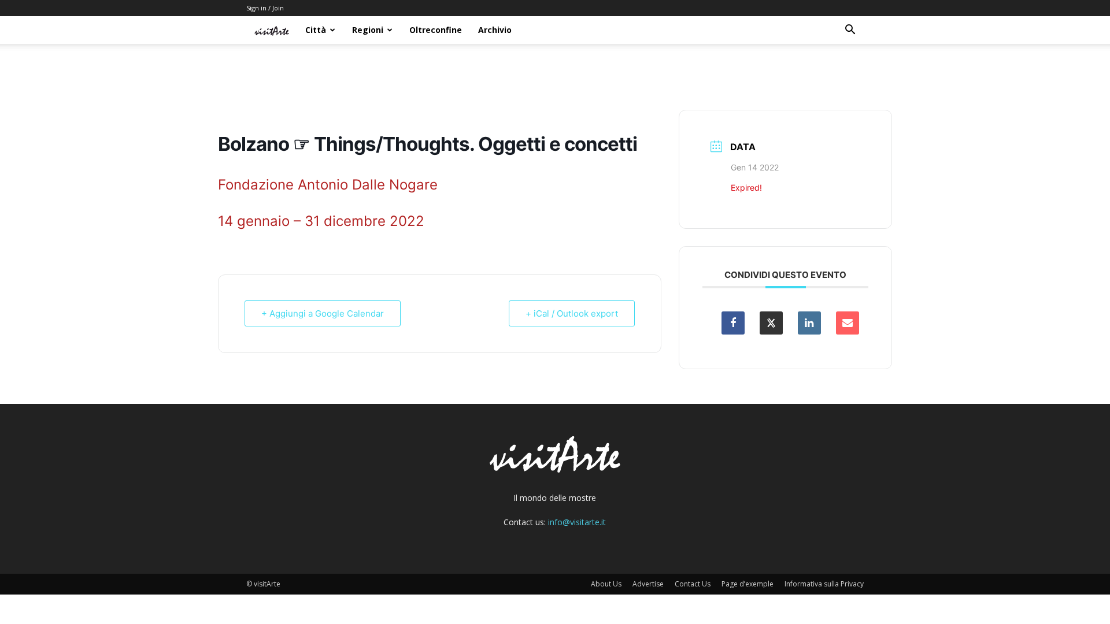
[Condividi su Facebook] (733, 323)
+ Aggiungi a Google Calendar (322, 313)
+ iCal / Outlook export (572, 313)
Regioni (367, 29)
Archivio (495, 29)
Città (315, 29)
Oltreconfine (435, 29)
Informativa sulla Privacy (824, 584)
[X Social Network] (771, 323)
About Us (606, 584)
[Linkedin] (809, 323)
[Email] (847, 323)
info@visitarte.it (577, 522)
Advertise (648, 584)
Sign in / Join (265, 7)
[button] (850, 30)
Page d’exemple (748, 584)
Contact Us (693, 584)
